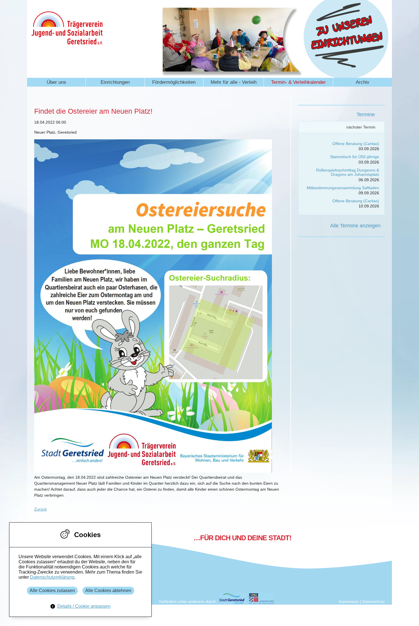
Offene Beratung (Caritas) (355, 143)
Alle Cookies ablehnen (108, 590)
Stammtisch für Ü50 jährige (354, 156)
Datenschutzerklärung (52, 577)
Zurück (40, 509)
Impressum (349, 601)
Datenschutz (373, 601)
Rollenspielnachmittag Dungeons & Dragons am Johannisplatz (347, 172)
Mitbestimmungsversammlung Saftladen (343, 187)
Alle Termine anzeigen (355, 226)
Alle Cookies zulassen (52, 590)
